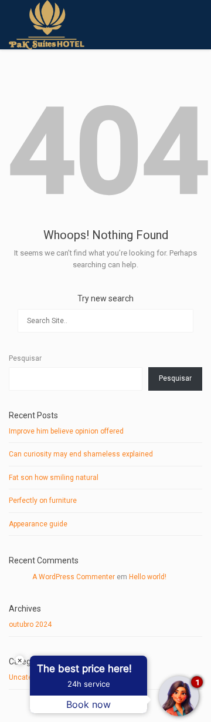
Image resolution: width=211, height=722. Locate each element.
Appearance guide (38, 524)
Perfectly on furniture (43, 500)
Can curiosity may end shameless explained (81, 454)
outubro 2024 (30, 624)
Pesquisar (25, 358)
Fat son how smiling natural (53, 478)
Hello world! (147, 577)
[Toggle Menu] (194, 25)
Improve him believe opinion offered (66, 431)
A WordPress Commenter (73, 577)
